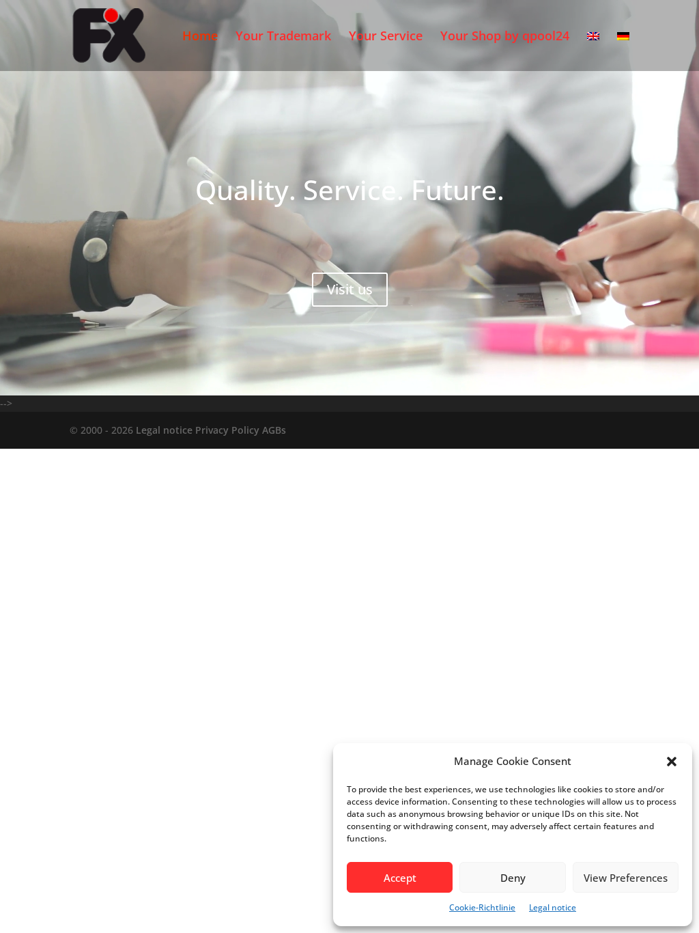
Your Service (386, 37)
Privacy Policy (227, 429)
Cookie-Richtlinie (482, 907)
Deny (513, 878)
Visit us (350, 289)
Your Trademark (283, 37)
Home (200, 37)
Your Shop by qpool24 (504, 37)
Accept (400, 878)
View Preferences (626, 878)
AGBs (274, 429)
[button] (672, 761)
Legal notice (552, 907)
